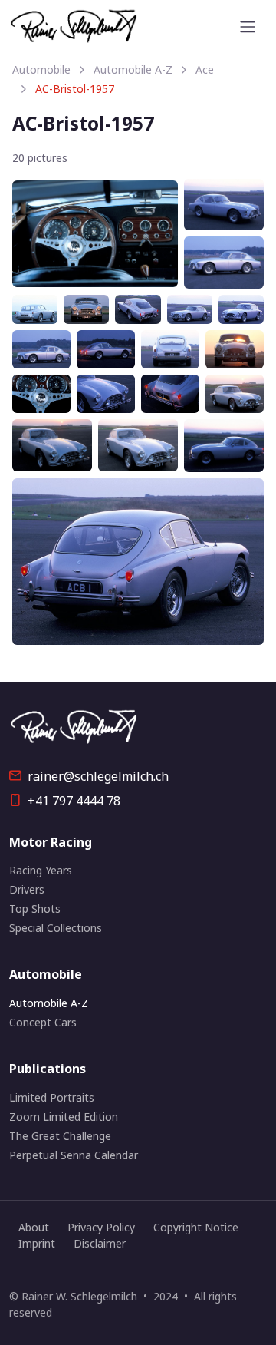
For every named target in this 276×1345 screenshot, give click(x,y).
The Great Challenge (60, 1136)
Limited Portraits (51, 1097)
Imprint (36, 1243)
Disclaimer (100, 1243)
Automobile (41, 69)
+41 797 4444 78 (72, 800)
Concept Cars (43, 1022)
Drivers (26, 889)
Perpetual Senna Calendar (73, 1155)
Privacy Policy (101, 1227)
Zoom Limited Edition (63, 1116)
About (33, 1227)
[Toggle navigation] (247, 27)
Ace (205, 69)
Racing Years (40, 870)
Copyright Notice (195, 1227)
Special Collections (55, 927)
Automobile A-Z (133, 69)
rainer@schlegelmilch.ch (98, 776)
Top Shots (35, 908)
